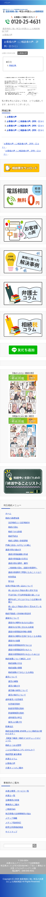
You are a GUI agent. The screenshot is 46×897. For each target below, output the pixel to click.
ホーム (8, 514)
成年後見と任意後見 (14, 699)
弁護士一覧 (10, 796)
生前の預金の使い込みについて (19, 586)
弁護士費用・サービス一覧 (17, 791)
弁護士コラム (11, 759)
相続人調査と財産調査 (18, 541)
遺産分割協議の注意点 (18, 559)
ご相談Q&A (10, 809)
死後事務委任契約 (16, 713)
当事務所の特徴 (12, 800)
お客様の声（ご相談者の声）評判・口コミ (25, 126)
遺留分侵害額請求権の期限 (20, 632)
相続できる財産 (15, 532)
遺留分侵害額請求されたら (20, 650)
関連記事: (13, 65)
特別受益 (12, 577)
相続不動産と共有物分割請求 (18, 614)
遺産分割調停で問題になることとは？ (25, 572)
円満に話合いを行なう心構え (18, 545)
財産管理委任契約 (16, 708)
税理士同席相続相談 (14, 827)
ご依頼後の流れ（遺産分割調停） (23, 568)
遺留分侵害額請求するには (20, 645)
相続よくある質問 (13, 745)
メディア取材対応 (13, 823)
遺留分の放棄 (14, 641)
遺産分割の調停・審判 (18, 563)
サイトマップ (11, 832)
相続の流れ (13, 527)
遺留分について (12, 618)
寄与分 (11, 581)
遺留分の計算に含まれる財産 (21, 627)
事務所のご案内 (12, 805)
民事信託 (9, 727)
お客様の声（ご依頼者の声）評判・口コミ (25, 121)
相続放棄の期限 (15, 668)
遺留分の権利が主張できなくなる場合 (25, 636)
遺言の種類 (13, 681)
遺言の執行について (17, 695)
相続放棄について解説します (18, 659)
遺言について (11, 677)
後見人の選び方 (15, 722)
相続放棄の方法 (15, 663)
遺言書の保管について (18, 690)
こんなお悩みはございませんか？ (20, 750)
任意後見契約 (14, 704)
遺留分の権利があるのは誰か (21, 623)
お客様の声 (22, 53)
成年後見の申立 (15, 717)
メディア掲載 (11, 818)
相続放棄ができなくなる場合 (21, 672)
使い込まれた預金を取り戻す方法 (23, 590)
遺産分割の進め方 (13, 550)
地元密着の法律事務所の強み (18, 814)
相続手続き (13, 536)
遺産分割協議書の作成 (18, 554)
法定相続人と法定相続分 (19, 523)
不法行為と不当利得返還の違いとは (24, 595)
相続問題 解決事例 (13, 754)
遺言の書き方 (14, 686)
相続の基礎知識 (12, 518)
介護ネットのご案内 (14, 768)
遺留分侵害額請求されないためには (24, 654)
